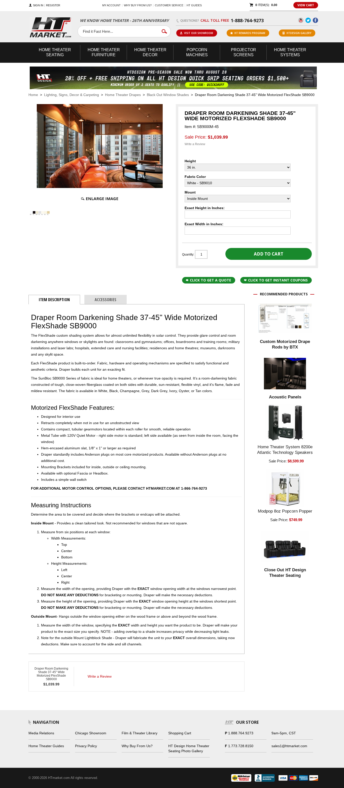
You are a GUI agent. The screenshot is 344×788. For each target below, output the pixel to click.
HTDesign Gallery (299, 33)
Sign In (38, 5)
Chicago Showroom (90, 733)
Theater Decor (150, 52)
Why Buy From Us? (137, 746)
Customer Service (169, 5)
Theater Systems (290, 52)
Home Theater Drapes (123, 95)
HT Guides (194, 5)
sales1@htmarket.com (289, 746)
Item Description (54, 299)
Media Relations (41, 733)
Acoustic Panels (285, 397)
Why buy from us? (138, 5)
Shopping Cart (179, 733)
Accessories (105, 299)
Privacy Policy (86, 746)
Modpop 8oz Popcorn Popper (285, 511)
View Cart (305, 5)
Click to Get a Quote (210, 280)
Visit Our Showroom (198, 33)
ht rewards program (249, 33)
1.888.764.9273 (240, 733)
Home (33, 95)
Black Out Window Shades (168, 95)
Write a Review (195, 144)
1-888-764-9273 (247, 20)
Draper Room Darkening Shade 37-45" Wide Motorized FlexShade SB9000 (51, 674)
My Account (111, 5)
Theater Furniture (104, 52)
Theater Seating (55, 52)
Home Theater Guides (46, 746)
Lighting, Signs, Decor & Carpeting (71, 95)
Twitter (308, 20)
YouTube (300, 20)
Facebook (315, 20)
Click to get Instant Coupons (278, 280)
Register (53, 5)
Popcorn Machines (197, 52)
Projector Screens (243, 52)
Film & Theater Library (139, 733)
